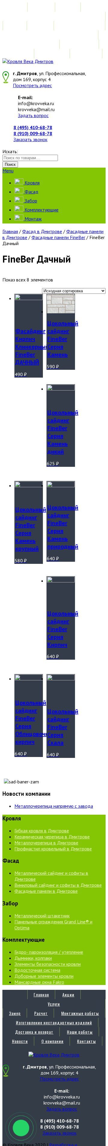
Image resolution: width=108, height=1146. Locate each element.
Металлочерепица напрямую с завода (53, 806)
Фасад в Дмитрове (42, 231)
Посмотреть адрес (32, 85)
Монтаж (32, 219)
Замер (15, 26)
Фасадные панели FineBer (58, 237)
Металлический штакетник (42, 916)
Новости (20, 53)
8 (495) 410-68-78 (33, 127)
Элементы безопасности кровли (47, 964)
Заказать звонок (30, 139)
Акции (68, 7)
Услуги (54, 16)
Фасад (30, 192)
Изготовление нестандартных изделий (54, 35)
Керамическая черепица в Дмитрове (52, 837)
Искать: (10, 151)
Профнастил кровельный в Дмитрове (53, 849)
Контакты (86, 53)
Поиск (10, 164)
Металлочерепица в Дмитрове (46, 843)
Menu (8, 171)
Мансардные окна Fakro (39, 982)
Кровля (31, 183)
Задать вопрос (33, 115)
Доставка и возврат (34, 44)
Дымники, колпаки (33, 958)
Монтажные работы (80, 26)
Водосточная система (37, 970)
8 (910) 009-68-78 (33, 133)
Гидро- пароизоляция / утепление (48, 952)
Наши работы (80, 44)
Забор (30, 201)
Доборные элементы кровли (44, 976)
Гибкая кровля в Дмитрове (41, 831)
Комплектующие (40, 210)
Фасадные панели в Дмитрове (46, 891)
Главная (41, 7)
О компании (52, 53)
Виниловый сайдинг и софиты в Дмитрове (58, 885)
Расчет (41, 26)
